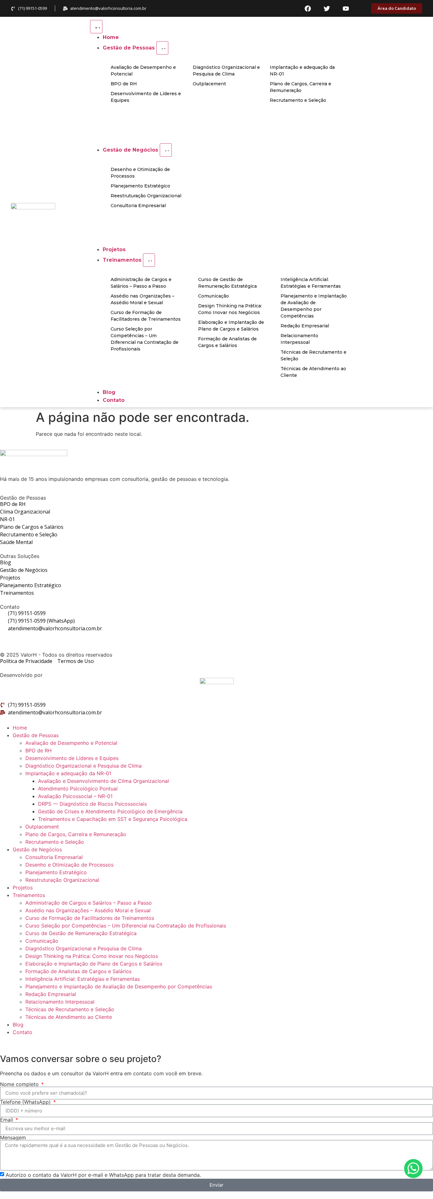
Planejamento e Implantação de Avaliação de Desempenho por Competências (118, 986)
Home (20, 727)
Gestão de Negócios (37, 849)
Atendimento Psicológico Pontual (78, 788)
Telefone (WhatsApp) (26, 1101)
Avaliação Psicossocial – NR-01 (75, 796)
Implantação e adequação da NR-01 (68, 773)
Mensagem (13, 1137)
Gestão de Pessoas (36, 735)
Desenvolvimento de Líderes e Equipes (72, 758)
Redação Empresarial (50, 994)
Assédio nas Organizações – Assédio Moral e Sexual (88, 910)
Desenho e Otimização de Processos (69, 865)
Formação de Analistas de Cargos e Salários (78, 971)
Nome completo (20, 1084)
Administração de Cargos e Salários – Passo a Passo (88, 903)
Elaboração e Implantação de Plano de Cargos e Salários (93, 963)
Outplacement (42, 826)
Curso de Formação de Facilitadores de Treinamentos (89, 918)
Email (7, 1119)
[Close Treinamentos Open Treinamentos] (149, 260)
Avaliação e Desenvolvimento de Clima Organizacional (103, 781)
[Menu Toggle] (96, 26)
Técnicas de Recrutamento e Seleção (69, 1009)
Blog (18, 1024)
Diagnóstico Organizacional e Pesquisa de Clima (83, 766)
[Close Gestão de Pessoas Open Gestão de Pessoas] (162, 48)
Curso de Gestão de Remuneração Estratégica (81, 933)
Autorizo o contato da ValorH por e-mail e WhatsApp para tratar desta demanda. (103, 1175)
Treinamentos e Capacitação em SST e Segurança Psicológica (112, 819)
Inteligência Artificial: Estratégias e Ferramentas (82, 979)
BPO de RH (38, 750)
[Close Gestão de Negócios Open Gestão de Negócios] (166, 150)
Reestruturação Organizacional (62, 880)
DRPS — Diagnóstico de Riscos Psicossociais (92, 804)
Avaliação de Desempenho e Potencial (71, 743)
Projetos (23, 887)
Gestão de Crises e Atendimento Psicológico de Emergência (110, 811)
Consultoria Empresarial (54, 857)
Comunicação (41, 941)
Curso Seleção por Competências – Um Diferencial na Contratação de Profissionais (125, 925)
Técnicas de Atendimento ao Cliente (68, 1017)
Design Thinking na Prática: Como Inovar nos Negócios (91, 956)
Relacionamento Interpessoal (59, 1002)
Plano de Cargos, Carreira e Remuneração (75, 834)
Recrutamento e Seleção (54, 842)
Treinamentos (29, 895)
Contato (22, 1032)
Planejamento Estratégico (56, 872)
